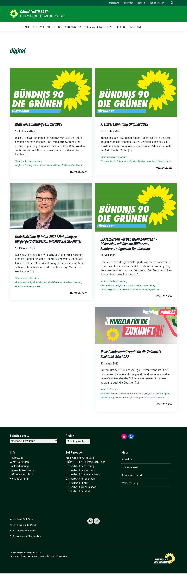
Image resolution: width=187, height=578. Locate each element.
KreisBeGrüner (32, 278)
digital (19, 165)
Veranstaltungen (19, 462)
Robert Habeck (123, 397)
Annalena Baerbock (111, 393)
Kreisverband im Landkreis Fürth (42, 16)
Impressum (16, 457)
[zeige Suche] (172, 3)
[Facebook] (90, 521)
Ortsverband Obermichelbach (83, 474)
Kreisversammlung (33, 161)
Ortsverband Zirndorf (78, 491)
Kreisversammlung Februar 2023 (38, 124)
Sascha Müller (165, 161)
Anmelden (127, 459)
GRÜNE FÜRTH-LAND (34, 12)
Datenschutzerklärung (22, 470)
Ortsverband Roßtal (77, 482)
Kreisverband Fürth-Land (80, 457)
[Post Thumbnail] (51, 92)
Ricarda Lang (108, 397)
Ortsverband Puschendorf (80, 478)
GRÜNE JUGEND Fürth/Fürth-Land (85, 462)
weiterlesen (78, 172)
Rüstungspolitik (109, 289)
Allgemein (20, 278)
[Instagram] (97, 521)
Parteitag (114, 389)
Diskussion (130, 285)
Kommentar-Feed (131, 475)
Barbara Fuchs (108, 285)
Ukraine (155, 289)
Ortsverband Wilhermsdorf (81, 487)
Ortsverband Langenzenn (80, 470)
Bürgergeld (123, 161)
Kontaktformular (19, 478)
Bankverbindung (19, 466)
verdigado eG (60, 556)
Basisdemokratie (129, 393)
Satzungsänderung (140, 397)
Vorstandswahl (158, 397)
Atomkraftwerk (108, 161)
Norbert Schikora (62, 165)
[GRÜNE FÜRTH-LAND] (14, 13)
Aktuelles (19, 161)
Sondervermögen (142, 289)
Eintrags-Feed (129, 467)
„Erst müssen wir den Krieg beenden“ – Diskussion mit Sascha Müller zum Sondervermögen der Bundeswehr (129, 244)
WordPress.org (129, 483)
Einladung (42, 282)
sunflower (32, 556)
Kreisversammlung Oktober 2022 (124, 124)
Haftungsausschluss (21, 474)
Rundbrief (20, 286)
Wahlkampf (77, 165)
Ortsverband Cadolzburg (80, 466)
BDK (142, 393)
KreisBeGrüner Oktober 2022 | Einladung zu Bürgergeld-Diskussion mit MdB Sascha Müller (48, 239)
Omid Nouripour (162, 393)
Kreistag (28, 165)
